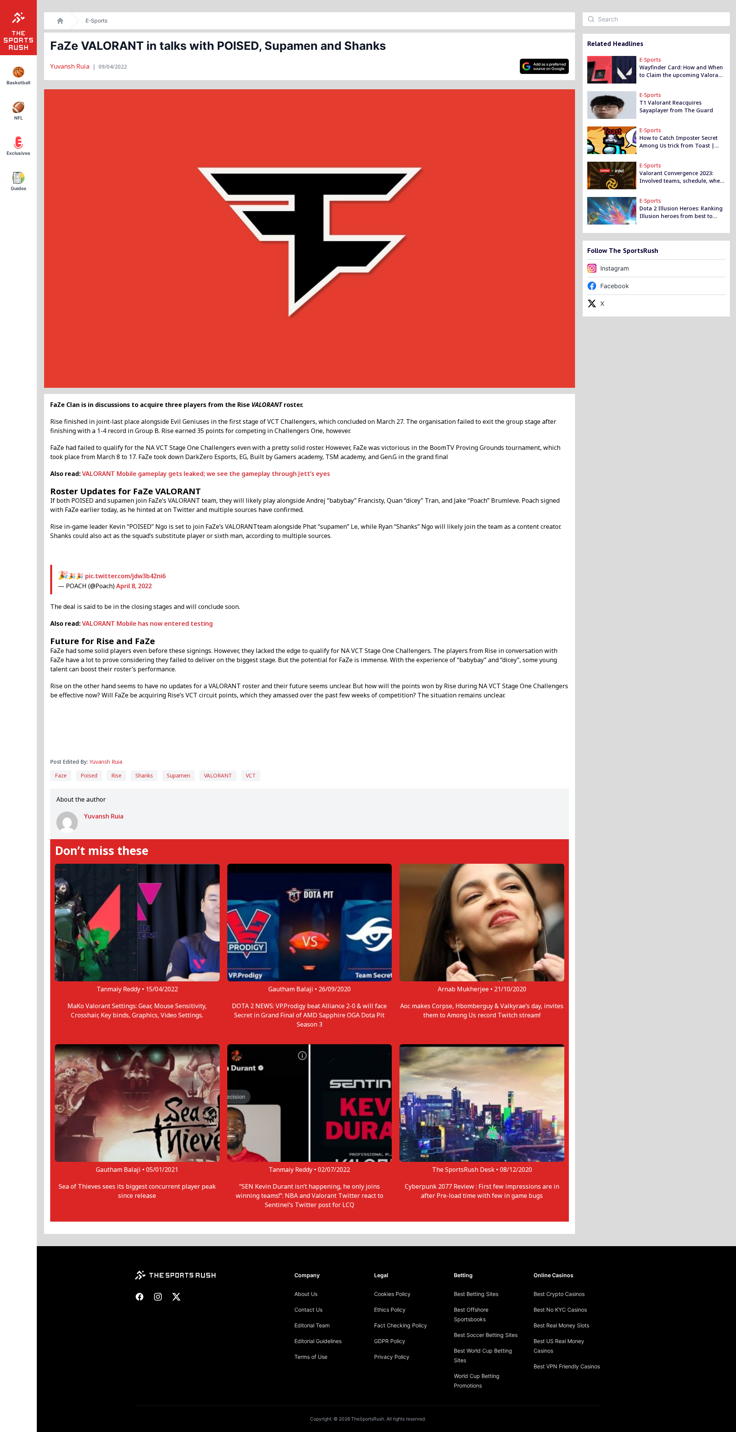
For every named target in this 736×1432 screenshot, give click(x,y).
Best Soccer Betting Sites (486, 1335)
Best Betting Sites (476, 1294)
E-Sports (96, 20)
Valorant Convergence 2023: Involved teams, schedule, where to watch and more (682, 177)
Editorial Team (312, 1325)
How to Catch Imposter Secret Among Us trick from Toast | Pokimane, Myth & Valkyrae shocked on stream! (678, 141)
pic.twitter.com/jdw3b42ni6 (125, 576)
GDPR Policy (389, 1341)
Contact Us (308, 1309)
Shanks (144, 775)
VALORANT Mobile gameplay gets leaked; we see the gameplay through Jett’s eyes (206, 473)
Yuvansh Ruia (70, 66)
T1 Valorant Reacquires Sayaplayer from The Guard (676, 106)
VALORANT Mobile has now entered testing (147, 623)
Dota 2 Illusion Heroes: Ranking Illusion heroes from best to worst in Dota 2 (681, 212)
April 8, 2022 (134, 586)
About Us (305, 1294)
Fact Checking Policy (400, 1325)
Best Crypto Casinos (559, 1294)
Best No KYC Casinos (560, 1309)
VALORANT (218, 775)
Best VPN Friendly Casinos (567, 1366)
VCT (251, 775)
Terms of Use (310, 1356)
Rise (116, 775)
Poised (88, 775)
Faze (61, 775)
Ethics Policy (390, 1309)
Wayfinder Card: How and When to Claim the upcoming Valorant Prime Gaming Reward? (681, 71)
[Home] (60, 21)
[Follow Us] (544, 66)
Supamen (178, 775)
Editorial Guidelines (318, 1341)
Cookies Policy (392, 1294)
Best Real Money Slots (561, 1325)
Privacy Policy (391, 1356)
